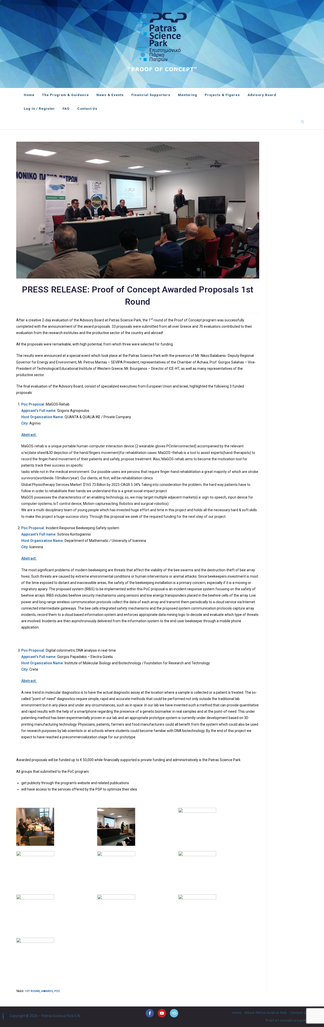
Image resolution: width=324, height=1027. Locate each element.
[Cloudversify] (174, 1013)
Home (236, 1013)
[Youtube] (162, 1013)
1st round (32, 991)
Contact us (299, 1013)
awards (47, 991)
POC (57, 991)
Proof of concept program (287, 1020)
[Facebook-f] (150, 1013)
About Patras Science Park (266, 1013)
